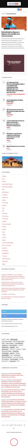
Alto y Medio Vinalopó (7, 184)
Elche (3, 208)
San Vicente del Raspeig (7, 242)
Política (4, 234)
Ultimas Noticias (6, 258)
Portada (8, 80)
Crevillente (4, 194)
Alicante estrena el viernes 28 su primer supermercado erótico (15, 111)
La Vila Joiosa (5, 216)
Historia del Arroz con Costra (16, 146)
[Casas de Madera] (14, 162)
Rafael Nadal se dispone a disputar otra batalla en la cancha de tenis (10, 34)
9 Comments (9, 105)
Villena (3, 264)
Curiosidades (9, 144)
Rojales (4, 240)
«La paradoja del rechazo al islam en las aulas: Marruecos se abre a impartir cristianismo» (15, 123)
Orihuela (4, 229)
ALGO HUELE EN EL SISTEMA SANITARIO (15, 101)
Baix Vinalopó (5, 192)
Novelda (4, 221)
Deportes (12, 28)
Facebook (4, 315)
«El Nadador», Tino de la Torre (8, 294)
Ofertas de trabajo (6, 224)
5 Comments (9, 129)
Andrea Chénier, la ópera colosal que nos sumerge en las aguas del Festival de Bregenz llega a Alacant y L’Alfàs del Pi (13, 289)
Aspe (3, 189)
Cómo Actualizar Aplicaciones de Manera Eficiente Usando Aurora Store (12, 375)
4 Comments (9, 149)
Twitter (4, 311)
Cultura (4, 200)
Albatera (4, 176)
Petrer (3, 232)
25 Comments (9, 95)
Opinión (8, 98)
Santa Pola (4, 248)
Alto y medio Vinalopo (7, 186)
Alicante (4, 181)
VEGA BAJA (5, 261)
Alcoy (3, 178)
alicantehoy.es (14, 427)
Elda (3, 210)
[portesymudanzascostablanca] (14, 63)
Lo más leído (5, 218)
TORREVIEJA (5, 253)
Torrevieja (4, 256)
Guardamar (4, 213)
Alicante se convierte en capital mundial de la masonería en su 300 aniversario (14, 136)
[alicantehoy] (14, 4)
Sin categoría (5, 250)
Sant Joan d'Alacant (6, 245)
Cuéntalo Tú (5, 197)
